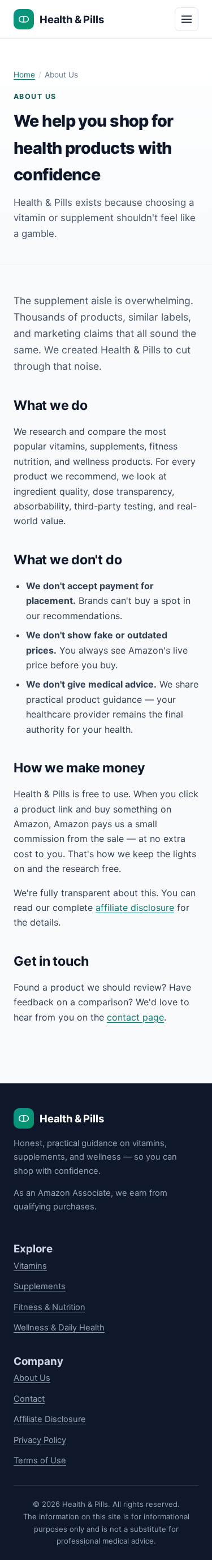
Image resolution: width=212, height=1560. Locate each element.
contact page (135, 1017)
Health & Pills (71, 19)
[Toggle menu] (186, 19)
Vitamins (30, 1266)
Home (24, 74)
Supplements (40, 1286)
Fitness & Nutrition (49, 1307)
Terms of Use (40, 1460)
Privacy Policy (40, 1440)
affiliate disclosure (135, 907)
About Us (32, 1378)
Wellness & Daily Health (59, 1328)
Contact (29, 1399)
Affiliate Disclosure (50, 1419)
